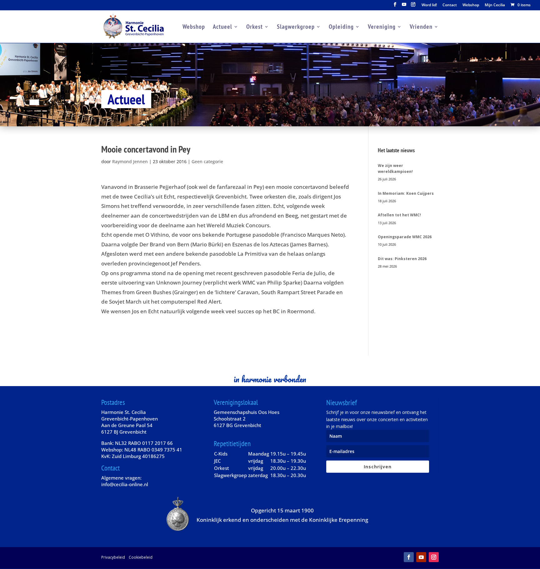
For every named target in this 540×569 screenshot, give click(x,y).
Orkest (254, 27)
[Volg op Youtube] (421, 557)
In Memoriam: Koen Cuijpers (406, 193)
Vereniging (382, 27)
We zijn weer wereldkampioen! (395, 168)
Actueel (222, 27)
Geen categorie (207, 161)
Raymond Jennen (130, 161)
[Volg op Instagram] (434, 557)
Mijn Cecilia (495, 5)
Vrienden (421, 27)
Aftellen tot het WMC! (399, 215)
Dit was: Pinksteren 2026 (402, 258)
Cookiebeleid (140, 557)
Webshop (470, 5)
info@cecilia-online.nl (124, 484)
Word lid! (429, 5)
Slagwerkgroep (296, 27)
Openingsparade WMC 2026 (405, 236)
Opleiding (341, 27)
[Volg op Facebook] (409, 557)
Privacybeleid (113, 557)
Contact (449, 5)
